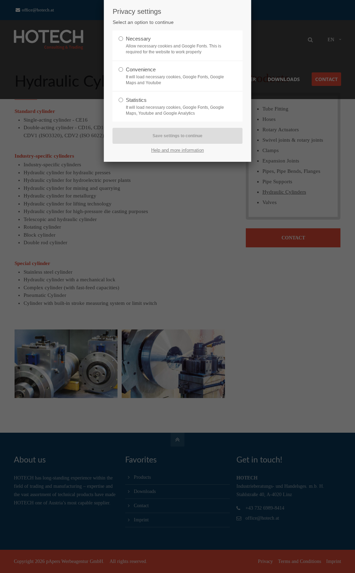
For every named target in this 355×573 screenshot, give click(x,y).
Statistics (136, 100)
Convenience (141, 69)
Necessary (138, 39)
